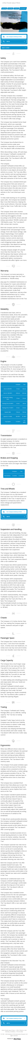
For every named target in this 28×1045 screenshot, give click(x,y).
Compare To (16, 8)
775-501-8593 (19, 1031)
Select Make (4, 8)
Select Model (10, 8)
